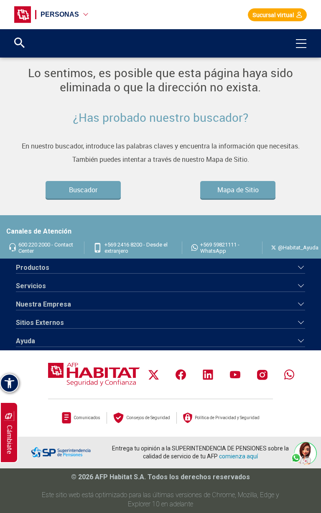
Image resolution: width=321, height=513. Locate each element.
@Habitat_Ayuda (298, 247)
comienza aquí (238, 456)
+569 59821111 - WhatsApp (219, 247)
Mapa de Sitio (238, 189)
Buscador (83, 189)
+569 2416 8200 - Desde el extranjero (136, 247)
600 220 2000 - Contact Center (45, 247)
